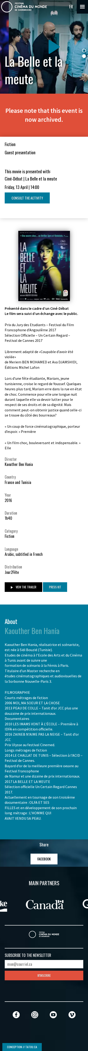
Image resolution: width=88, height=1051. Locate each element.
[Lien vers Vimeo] (72, 1014)
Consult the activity (27, 197)
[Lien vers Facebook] (16, 1014)
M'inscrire (44, 975)
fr (71, 7)
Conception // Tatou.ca (22, 1047)
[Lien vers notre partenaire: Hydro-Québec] (50, 904)
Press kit (55, 587)
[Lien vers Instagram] (34, 1014)
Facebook (44, 858)
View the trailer (25, 587)
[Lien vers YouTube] (53, 1014)
